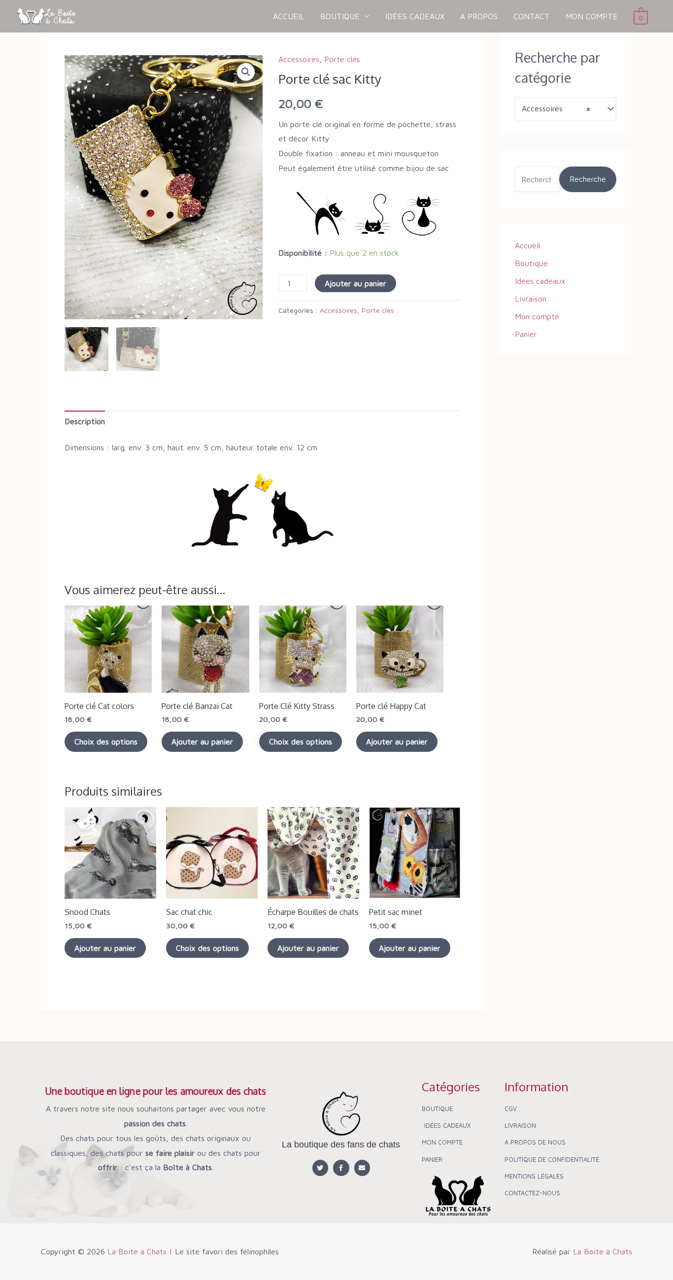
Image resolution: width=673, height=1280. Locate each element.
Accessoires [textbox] (556, 108)
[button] (246, 72)
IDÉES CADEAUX (414, 16)
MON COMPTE (592, 16)
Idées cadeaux (540, 280)
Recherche (588, 178)
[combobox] (565, 109)
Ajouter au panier (355, 283)
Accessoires (298, 59)
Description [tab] (85, 421)
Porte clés (342, 59)
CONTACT (531, 16)
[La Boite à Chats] (46, 15)
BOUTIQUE (340, 16)
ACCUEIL (288, 16)
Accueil (527, 245)
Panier (526, 334)
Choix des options (105, 741)
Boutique (531, 263)
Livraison (530, 298)
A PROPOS (479, 16)
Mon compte (537, 316)
